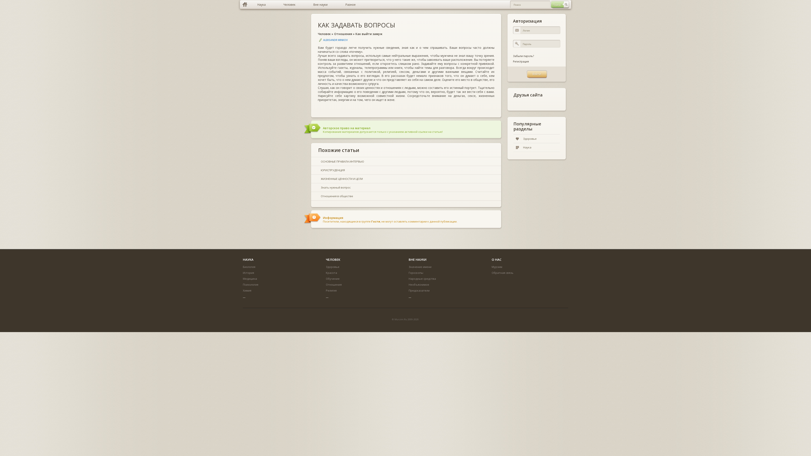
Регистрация (521, 61)
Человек (324, 34)
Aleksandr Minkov (335, 40)
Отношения (343, 34)
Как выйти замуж (368, 34)
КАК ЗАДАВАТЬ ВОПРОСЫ (356, 25)
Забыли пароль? (523, 56)
